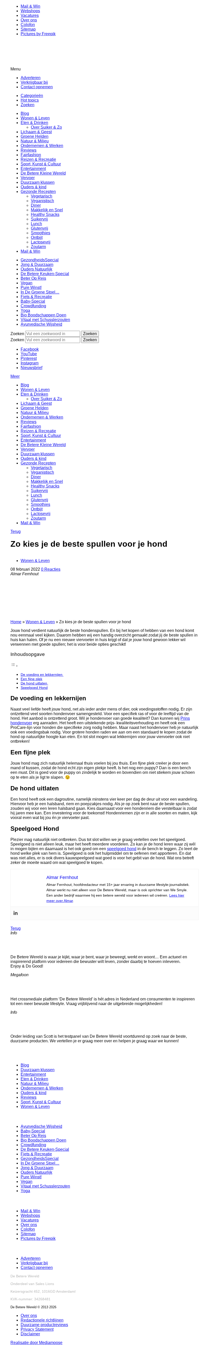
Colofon (28, 24)
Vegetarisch (41, 196)
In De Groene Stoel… (40, 292)
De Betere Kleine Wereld (43, 173)
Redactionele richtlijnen (42, 1320)
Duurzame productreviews (44, 1325)
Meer (15, 376)
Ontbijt (37, 237)
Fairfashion (31, 155)
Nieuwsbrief (31, 367)
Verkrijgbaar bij (34, 82)
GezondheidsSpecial (40, 260)
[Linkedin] (15, 913)
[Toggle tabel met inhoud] (14, 666)
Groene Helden (34, 136)
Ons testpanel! (24, 1022)
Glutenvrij (39, 228)
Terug (15, 531)
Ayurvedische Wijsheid (41, 324)
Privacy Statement (37, 1329)
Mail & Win (30, 6)
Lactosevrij (40, 242)
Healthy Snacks (45, 214)
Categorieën (32, 95)
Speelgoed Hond (34, 688)
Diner (36, 205)
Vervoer (28, 178)
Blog (25, 113)
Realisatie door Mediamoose (36, 1342)
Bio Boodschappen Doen (43, 315)
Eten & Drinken (34, 122)
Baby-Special (33, 301)
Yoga (25, 310)
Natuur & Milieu (35, 141)
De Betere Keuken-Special (45, 274)
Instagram (29, 363)
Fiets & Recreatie (36, 297)
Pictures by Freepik (38, 34)
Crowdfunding (33, 306)
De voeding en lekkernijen (42, 674)
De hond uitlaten (34, 683)
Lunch (36, 224)
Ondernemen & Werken (42, 145)
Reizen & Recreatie (38, 159)
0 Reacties (50, 569)
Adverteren (31, 78)
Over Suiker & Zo (46, 127)
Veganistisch (42, 201)
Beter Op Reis (33, 278)
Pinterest (29, 358)
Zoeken (27, 105)
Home (15, 622)
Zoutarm (38, 246)
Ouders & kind (33, 187)
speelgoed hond (121, 849)
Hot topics (30, 100)
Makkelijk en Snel (47, 210)
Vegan (26, 283)
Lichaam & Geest (36, 132)
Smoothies (40, 233)
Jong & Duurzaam (37, 264)
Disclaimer (30, 1334)
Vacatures (30, 15)
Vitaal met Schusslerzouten (45, 319)
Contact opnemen (37, 87)
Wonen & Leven (35, 118)
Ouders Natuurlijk (36, 269)
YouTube (29, 354)
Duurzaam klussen (38, 182)
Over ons (29, 20)
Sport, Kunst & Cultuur (41, 164)
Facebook (30, 349)
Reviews (28, 150)
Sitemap (28, 29)
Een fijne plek (31, 679)
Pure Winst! (31, 287)
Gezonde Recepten (38, 191)
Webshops (30, 11)
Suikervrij (39, 219)
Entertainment (33, 168)
